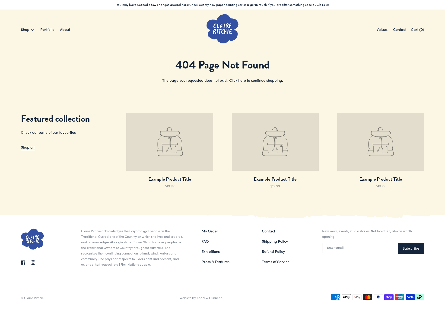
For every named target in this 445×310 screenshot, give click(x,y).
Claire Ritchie (34, 297)
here (242, 80)
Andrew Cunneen (209, 297)
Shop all (28, 147)
